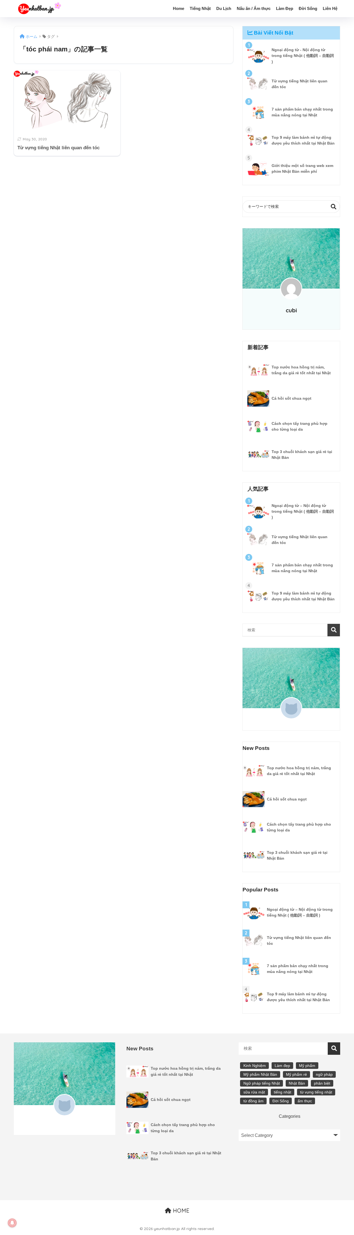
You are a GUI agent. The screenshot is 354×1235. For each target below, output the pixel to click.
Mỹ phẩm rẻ (296, 1074)
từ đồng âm (253, 1101)
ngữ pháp (324, 1074)
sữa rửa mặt (254, 1092)
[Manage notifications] (12, 1222)
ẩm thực (305, 1101)
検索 (333, 206)
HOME (180, 1210)
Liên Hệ (330, 8)
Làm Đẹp (284, 8)
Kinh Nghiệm (254, 1065)
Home (178, 8)
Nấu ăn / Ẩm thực (253, 8)
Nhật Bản (297, 1083)
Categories (289, 1116)
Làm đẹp (282, 1065)
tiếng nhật (282, 1092)
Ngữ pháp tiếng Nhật (261, 1083)
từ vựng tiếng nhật (316, 1092)
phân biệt (322, 1083)
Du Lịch (223, 8)
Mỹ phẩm (307, 1065)
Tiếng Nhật (200, 8)
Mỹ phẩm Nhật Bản (260, 1074)
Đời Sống (308, 8)
